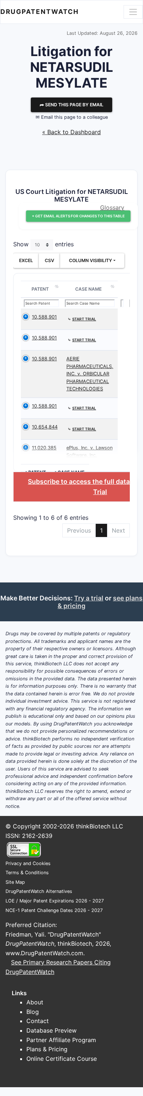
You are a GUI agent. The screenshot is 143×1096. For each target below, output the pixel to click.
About (34, 1002)
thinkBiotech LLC (99, 826)
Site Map (15, 882)
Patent (40, 289)
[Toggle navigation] (133, 11)
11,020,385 (44, 447)
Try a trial (88, 598)
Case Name (88, 289)
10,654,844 (45, 427)
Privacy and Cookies (28, 863)
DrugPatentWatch (39, 11)
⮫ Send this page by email (71, 104)
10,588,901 (44, 317)
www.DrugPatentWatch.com (44, 953)
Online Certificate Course (61, 1058)
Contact (37, 1021)
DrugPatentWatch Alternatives (39, 891)
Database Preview (51, 1030)
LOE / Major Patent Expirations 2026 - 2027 (55, 901)
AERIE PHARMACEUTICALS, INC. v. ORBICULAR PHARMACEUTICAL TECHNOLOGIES (89, 373)
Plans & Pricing (46, 1049)
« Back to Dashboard (71, 132)
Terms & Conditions (27, 872)
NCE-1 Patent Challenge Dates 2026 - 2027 (54, 910)
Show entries (43, 244)
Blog (32, 1011)
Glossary (112, 207)
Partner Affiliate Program (61, 1040)
